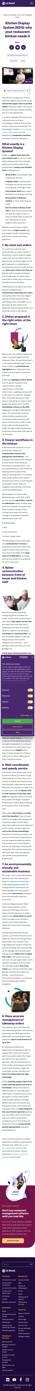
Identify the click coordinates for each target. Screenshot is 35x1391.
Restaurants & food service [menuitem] (9, 1315)
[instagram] (27, 1380)
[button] (5, 91)
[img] (27, 91)
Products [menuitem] (6, 1276)
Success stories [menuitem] (23, 1280)
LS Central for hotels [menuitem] (9, 1288)
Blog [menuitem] (19, 1283)
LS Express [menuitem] (6, 1296)
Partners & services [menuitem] (6, 1337)
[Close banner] (32, 657)
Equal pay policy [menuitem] (24, 1333)
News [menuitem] (20, 1294)
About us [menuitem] (22, 1310)
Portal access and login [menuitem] (8, 1366)
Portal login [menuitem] (22, 1319)
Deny (17, 732)
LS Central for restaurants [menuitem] (7, 1284)
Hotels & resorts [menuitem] (8, 1319)
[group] (17, 91)
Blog (23, 61)
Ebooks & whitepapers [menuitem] (22, 1287)
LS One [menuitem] (4, 1299)
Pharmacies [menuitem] (6, 1322)
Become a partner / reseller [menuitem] (9, 1346)
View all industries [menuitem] (8, 1330)
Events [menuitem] (20, 1291)
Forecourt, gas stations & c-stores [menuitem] (8, 1326)
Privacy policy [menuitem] (23, 1322)
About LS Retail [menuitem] (23, 1313)
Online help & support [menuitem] (23, 1298)
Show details (25, 715)
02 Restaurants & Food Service (18, 55)
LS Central (13, 61)
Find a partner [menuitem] (7, 1342)
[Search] (31, 1264)
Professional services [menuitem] (6, 1361)
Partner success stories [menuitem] (7, 1351)
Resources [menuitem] (22, 1276)
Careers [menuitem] (21, 1316)
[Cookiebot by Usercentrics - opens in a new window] (20, 657)
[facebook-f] (21, 1380)
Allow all (17, 721)
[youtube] (14, 1380)
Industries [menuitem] (6, 1308)
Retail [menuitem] (4, 1311)
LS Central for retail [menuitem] (9, 1280)
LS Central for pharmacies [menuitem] (7, 1292)
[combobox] (17, 1264)
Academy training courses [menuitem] (8, 1356)
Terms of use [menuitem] (22, 1325)
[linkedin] (8, 1380)
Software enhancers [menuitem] (9, 1302)
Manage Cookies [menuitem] (24, 1336)
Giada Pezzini (10, 15)
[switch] (30, 695)
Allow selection (17, 727)
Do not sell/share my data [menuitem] (24, 1329)
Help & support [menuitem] (7, 1370)
